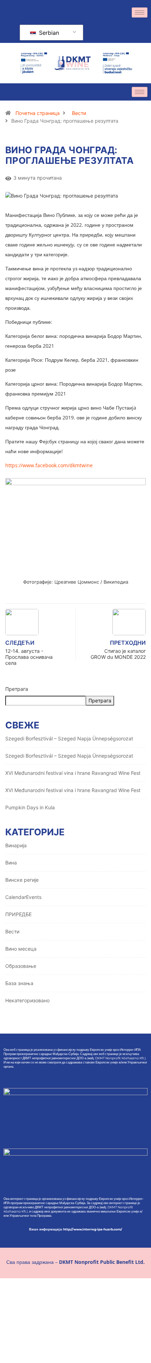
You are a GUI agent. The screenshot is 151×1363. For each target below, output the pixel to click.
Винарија (16, 845)
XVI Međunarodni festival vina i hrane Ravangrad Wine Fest (72, 773)
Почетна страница (37, 113)
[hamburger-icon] (139, 12)
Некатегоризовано (27, 1000)
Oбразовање (20, 966)
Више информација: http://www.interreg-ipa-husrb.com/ (75, 1229)
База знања (19, 983)
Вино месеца (21, 949)
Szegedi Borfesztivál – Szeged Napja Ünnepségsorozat (69, 738)
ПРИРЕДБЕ (18, 914)
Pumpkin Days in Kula (30, 807)
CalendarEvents (23, 897)
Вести (79, 113)
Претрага (16, 689)
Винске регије (22, 880)
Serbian (48, 32)
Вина (11, 863)
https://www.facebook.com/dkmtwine (49, 465)
